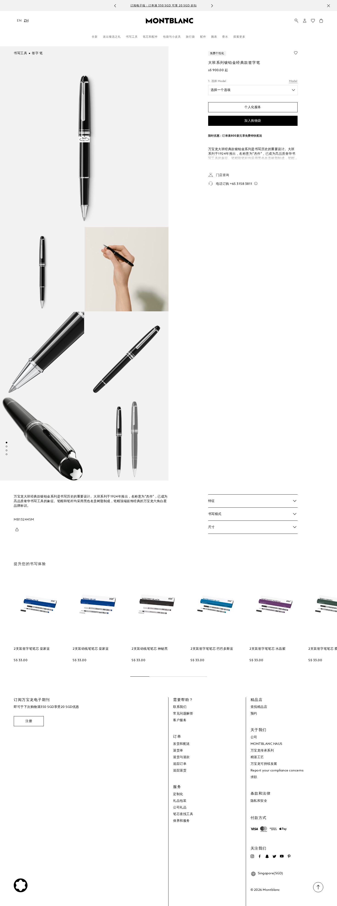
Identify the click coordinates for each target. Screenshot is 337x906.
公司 (254, 737)
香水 (225, 37)
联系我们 (179, 707)
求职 (254, 777)
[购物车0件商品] (321, 21)
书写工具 (132, 37)
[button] (305, 21)
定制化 (178, 794)
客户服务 (179, 720)
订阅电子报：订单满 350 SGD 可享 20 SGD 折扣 (163, 5)
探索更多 (239, 37)
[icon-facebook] (260, 856)
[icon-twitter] (274, 856)
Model (293, 81)
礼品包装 (179, 800)
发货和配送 (181, 744)
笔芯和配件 (150, 37)
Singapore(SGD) (270, 873)
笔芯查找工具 (183, 814)
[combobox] (252, 90)
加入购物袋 (252, 120)
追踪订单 (179, 763)
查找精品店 (259, 707)
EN (19, 20)
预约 (254, 713)
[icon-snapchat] (267, 856)
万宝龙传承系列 (262, 750)
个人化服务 (252, 107)
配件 (203, 37)
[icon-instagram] (252, 856)
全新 (95, 37)
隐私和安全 (259, 800)
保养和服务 (181, 820)
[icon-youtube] (282, 856)
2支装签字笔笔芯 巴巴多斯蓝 (212, 648)
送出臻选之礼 (112, 37)
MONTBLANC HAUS (266, 744)
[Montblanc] (169, 20)
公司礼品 (179, 807)
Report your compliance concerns (277, 770)
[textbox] (248, 90)
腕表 (214, 37)
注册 (28, 721)
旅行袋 (190, 37)
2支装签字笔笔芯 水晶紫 (267, 648)
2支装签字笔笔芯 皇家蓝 (32, 648)
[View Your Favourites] (313, 21)
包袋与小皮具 (172, 37)
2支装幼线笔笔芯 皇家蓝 (91, 648)
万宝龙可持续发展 (264, 763)
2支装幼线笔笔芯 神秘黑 (150, 648)
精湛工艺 (257, 757)
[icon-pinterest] (289, 856)
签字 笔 (37, 53)
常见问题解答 (183, 713)
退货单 (178, 750)
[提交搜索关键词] (296, 21)
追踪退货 (179, 770)
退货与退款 (181, 757)
